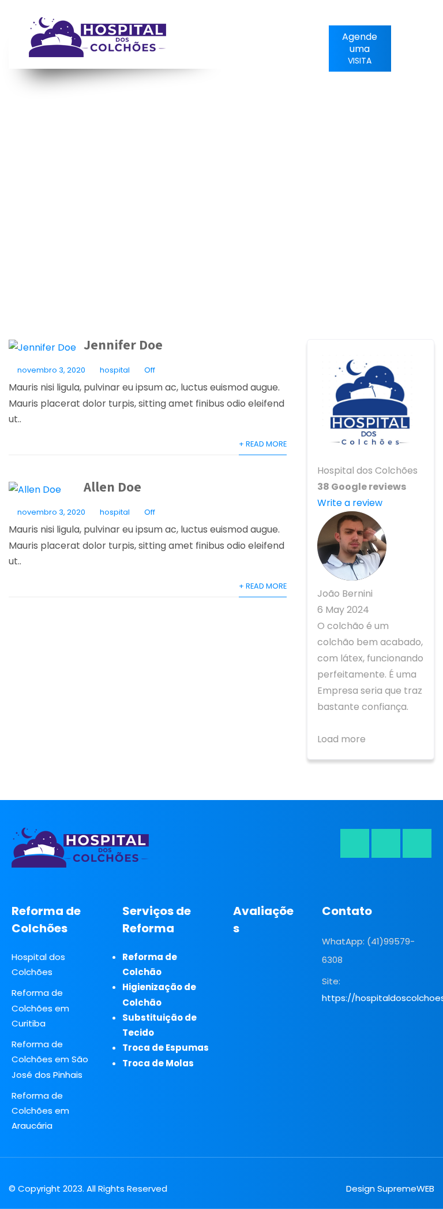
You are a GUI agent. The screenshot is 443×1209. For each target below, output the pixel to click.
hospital (115, 370)
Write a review (349, 502)
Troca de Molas (158, 1063)
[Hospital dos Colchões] (98, 37)
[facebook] (354, 843)
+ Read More (263, 444)
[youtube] (417, 843)
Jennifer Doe (123, 344)
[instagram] (385, 843)
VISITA (359, 48)
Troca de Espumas (165, 1047)
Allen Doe (112, 486)
